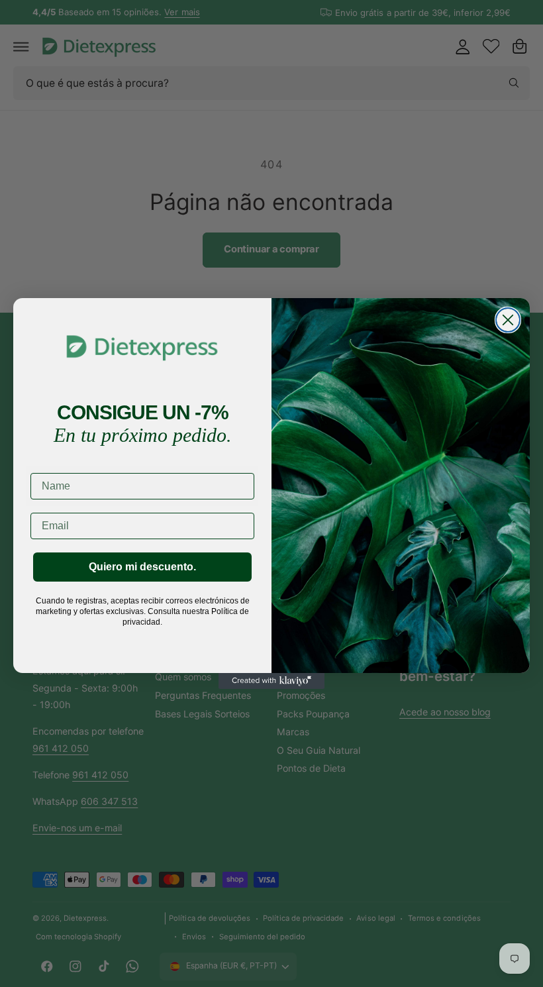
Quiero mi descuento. (142, 566)
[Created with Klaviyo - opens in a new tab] (271, 681)
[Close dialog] (508, 320)
